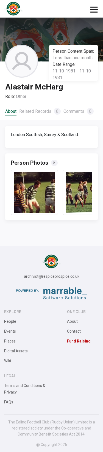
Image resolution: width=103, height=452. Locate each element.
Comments (77, 111)
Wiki (7, 361)
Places (10, 341)
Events (10, 331)
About (10, 111)
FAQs (8, 402)
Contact (74, 331)
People (10, 321)
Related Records (39, 111)
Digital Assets (16, 351)
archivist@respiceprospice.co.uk (51, 276)
